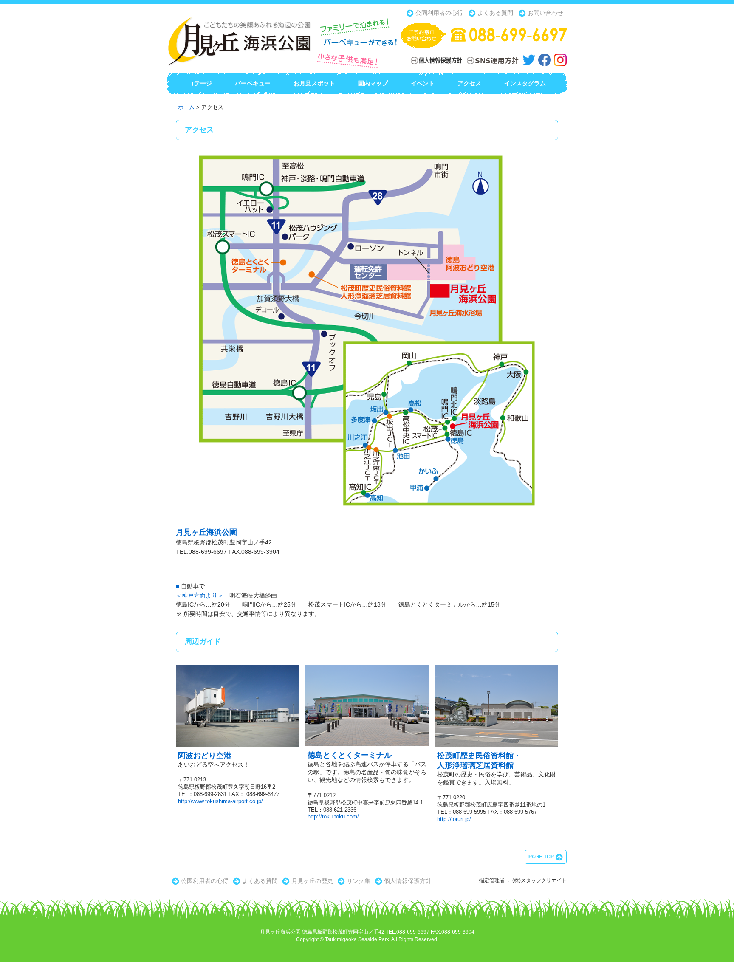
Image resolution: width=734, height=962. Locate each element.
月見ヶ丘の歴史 (311, 880)
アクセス (469, 83)
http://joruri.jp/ (454, 819)
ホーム (186, 107)
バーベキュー (253, 83)
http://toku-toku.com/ (333, 816)
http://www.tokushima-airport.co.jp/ (220, 801)
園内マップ (373, 83)
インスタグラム (525, 83)
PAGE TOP (541, 857)
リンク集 (357, 880)
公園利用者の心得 (438, 12)
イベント (423, 83)
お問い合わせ (544, 12)
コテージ (200, 83)
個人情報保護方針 (407, 880)
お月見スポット (314, 83)
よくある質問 (494, 12)
